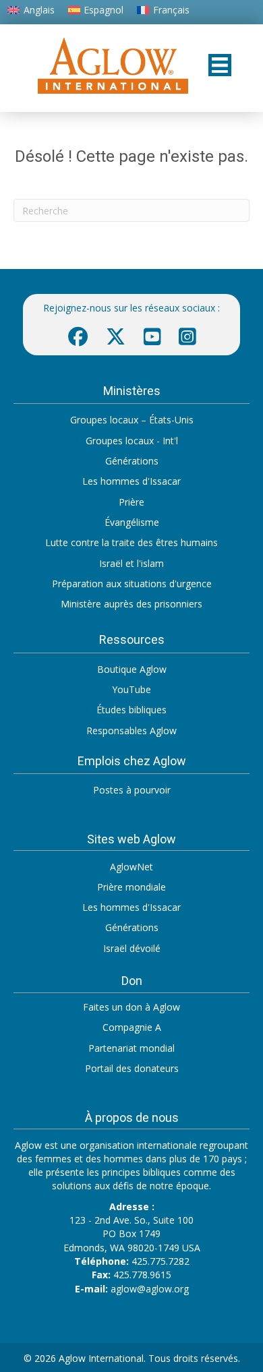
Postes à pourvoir (132, 789)
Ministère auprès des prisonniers (131, 603)
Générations (131, 460)
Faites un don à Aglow (131, 1007)
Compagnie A (132, 1027)
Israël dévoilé (131, 948)
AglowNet (131, 866)
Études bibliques (131, 709)
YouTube (131, 689)
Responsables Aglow (131, 730)
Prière (131, 502)
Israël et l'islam (131, 563)
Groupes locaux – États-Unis (132, 419)
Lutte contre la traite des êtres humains (131, 542)
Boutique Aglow (132, 669)
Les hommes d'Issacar (131, 481)
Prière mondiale (131, 887)
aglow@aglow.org (150, 1288)
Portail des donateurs (132, 1068)
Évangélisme (132, 522)
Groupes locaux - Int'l (132, 440)
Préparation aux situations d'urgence (132, 583)
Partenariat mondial (131, 1048)
